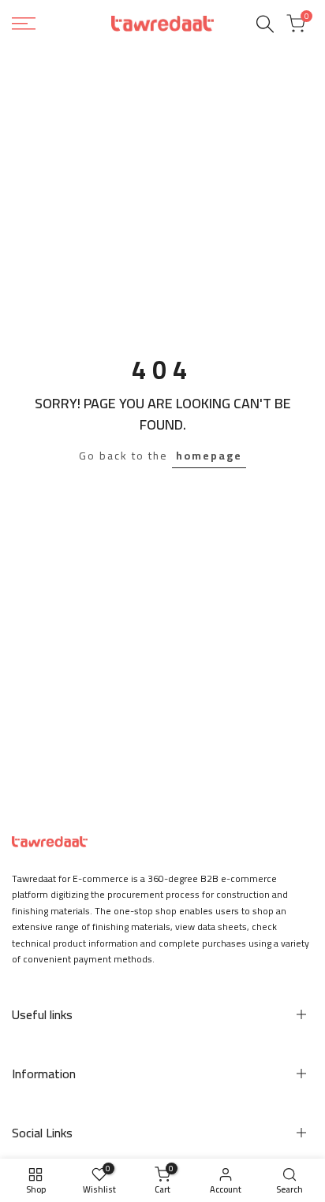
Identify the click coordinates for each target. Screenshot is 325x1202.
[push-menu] (23, 23)
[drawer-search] (265, 24)
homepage (209, 455)
